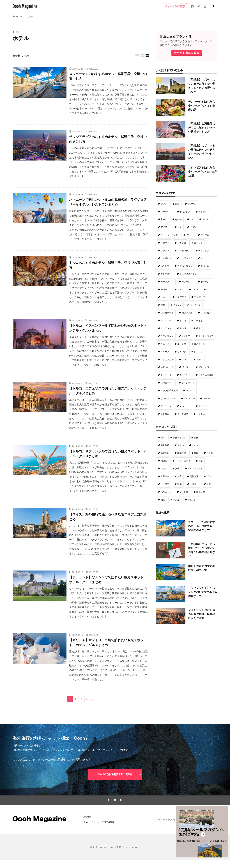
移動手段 (181, 453)
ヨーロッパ (166, 211)
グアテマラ (203, 367)
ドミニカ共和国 (205, 375)
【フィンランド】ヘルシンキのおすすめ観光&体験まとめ (202, 592)
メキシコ (181, 242)
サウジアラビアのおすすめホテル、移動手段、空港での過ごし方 (108, 139)
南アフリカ (187, 312)
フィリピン (166, 258)
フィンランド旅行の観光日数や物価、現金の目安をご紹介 (201, 614)
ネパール (205, 266)
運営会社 (88, 816)
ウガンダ (181, 351)
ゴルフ (209, 476)
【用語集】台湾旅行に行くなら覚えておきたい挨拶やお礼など (201, 127)
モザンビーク (167, 367)
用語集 (164, 460)
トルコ (183, 320)
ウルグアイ (180, 297)
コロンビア (206, 312)
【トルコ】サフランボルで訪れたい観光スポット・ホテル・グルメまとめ (108, 453)
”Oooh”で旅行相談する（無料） (115, 774)
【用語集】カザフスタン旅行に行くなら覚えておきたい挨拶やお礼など (201, 151)
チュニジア (203, 250)
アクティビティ (182, 460)
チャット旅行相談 (175, 6)
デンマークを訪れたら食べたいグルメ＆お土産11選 (201, 105)
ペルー (164, 297)
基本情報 (165, 453)
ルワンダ (181, 343)
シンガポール (167, 312)
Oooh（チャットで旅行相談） (100, 821)
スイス (195, 289)
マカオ (185, 359)
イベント (194, 227)
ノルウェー (185, 406)
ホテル (31, 16)
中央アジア (185, 211)
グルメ (195, 445)
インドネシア (186, 258)
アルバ (199, 359)
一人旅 (176, 499)
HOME (19, 16)
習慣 (200, 460)
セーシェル (166, 375)
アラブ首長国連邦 (169, 390)
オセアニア (207, 219)
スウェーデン (167, 382)
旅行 (163, 437)
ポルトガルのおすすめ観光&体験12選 (201, 568)
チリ (203, 258)
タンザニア (166, 274)
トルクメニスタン (188, 274)
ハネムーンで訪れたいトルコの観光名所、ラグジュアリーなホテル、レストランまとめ (108, 201)
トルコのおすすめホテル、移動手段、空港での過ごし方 (108, 264)
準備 (179, 484)
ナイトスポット (195, 468)
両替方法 (194, 476)
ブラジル (205, 235)
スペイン (202, 406)
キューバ (165, 343)
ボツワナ (186, 367)
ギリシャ (177, 305)
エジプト (198, 242)
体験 (196, 453)
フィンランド (188, 382)
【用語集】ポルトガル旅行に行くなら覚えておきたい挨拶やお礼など (201, 550)
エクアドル (166, 328)
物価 (163, 499)
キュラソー (185, 375)
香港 (198, 328)
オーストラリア (205, 336)
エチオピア (199, 320)
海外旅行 (165, 445)
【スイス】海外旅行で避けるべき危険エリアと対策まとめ (108, 516)
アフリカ (192, 203)
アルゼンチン (183, 250)
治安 (179, 476)
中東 (163, 305)
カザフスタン (167, 281)
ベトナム (202, 211)
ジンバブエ (199, 351)
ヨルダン (190, 390)
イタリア (165, 242)
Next (88, 699)
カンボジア (187, 281)
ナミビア (186, 336)
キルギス (184, 328)
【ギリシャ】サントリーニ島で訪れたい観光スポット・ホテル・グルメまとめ (106, 642)
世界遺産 (165, 476)
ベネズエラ (166, 320)
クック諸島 (182, 414)
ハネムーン (166, 492)
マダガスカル (167, 359)
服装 (208, 484)
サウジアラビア (168, 398)
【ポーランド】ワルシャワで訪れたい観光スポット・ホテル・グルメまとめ (108, 579)
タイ (192, 219)
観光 (196, 437)
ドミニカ (200, 414)
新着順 (16, 55)
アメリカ (165, 227)
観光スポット (179, 437)
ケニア (209, 289)
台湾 (179, 227)
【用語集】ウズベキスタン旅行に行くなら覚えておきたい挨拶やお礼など (201, 85)
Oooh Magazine (25, 6)
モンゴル (165, 414)
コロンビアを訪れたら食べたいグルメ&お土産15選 (202, 171)
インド (189, 235)
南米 (177, 203)
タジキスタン (167, 336)
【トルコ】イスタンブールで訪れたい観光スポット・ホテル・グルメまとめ (108, 327)
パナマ (180, 289)
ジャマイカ (208, 398)
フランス (165, 250)
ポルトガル (189, 398)
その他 (178, 219)
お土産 (209, 453)
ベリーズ (165, 351)
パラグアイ (195, 305)
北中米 (164, 219)
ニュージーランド (169, 235)
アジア (164, 203)
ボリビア (165, 266)
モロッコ (165, 289)
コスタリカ (199, 343)
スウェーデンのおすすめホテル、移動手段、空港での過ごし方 (108, 76)
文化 (177, 468)
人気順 (25, 55)
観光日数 (200, 492)
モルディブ (199, 297)
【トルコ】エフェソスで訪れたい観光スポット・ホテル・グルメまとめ (108, 390)
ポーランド (206, 281)
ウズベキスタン (184, 266)
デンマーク (166, 406)
